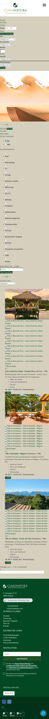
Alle (8, 141)
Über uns (6, 623)
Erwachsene (4, 42)
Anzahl (2, 56)
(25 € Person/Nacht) (26, 390)
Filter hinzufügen (6, 272)
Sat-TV (8, 193)
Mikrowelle (9, 187)
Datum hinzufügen (6, 34)
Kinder (2, 47)
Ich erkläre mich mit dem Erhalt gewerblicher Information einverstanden (21, 675)
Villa (8, 145)
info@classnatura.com (15, 609)
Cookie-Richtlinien (10, 638)
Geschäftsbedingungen (11, 635)
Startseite (6, 616)
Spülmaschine (10, 212)
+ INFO (8, 393)
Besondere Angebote (10, 621)
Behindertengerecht (12, 218)
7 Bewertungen (10, 449)
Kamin (7, 261)
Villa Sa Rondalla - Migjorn (15, 454)
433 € (10, 474)
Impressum (7, 640)
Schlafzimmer (5, 62)
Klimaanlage (10, 162)
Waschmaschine (11, 224)
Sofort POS (9, 693)
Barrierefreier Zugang (13, 237)
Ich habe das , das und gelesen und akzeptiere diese (22, 667)
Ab (6, 390)
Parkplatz (9, 206)
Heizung (8, 200)
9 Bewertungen (10, 534)
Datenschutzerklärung (10, 643)
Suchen (2, 20)
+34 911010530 (12, 606)
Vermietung (7, 618)
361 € (10, 559)
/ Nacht (15, 390)
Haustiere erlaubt (11, 181)
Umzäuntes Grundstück (14, 249)
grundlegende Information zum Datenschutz (21, 666)
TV (6, 169)
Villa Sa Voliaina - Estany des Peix (18, 539)
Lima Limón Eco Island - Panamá (18, 371)
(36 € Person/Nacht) (26, 559)
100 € (10, 390)
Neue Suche (4, 134)
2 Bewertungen (10, 366)
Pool (6, 156)
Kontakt (6, 626)
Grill (7, 255)
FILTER (3, 23)
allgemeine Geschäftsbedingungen (21, 668)
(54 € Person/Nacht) (26, 474)
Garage (8, 175)
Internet (8, 243)
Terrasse (8, 230)
